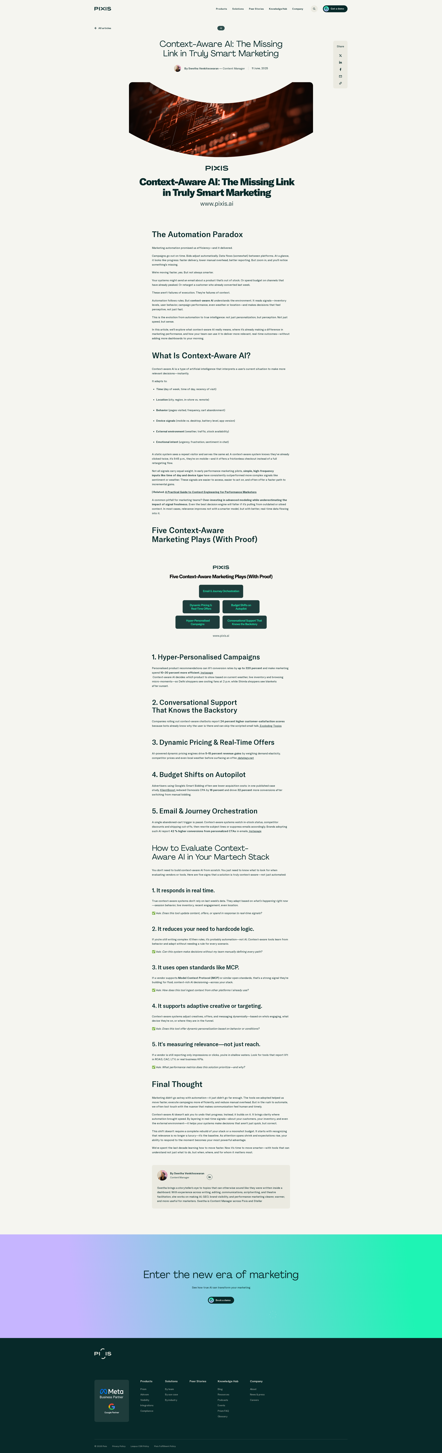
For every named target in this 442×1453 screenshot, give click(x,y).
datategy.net (245, 758)
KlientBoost (168, 790)
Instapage (206, 672)
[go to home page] (102, 8)
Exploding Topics (270, 725)
